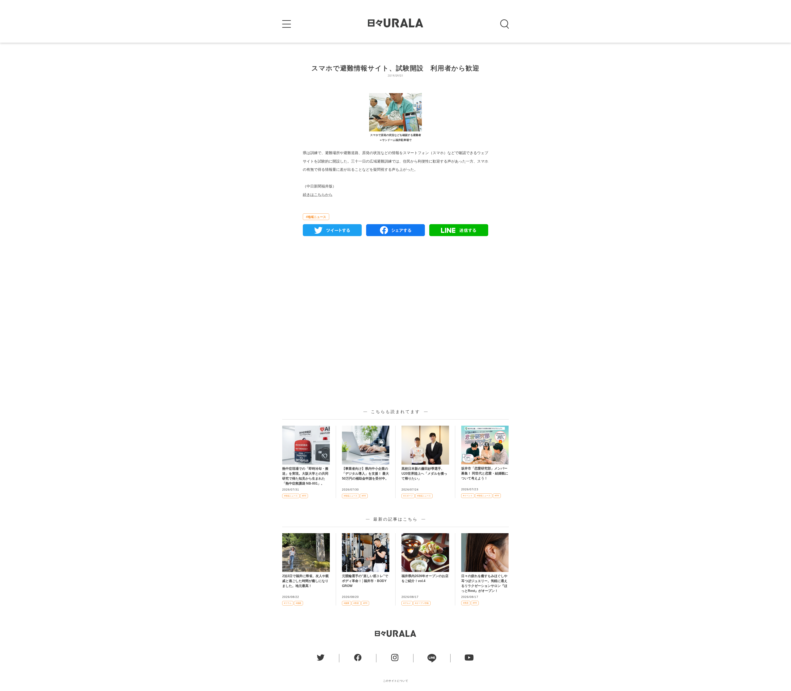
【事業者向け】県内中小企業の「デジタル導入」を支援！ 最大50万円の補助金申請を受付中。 (365, 473)
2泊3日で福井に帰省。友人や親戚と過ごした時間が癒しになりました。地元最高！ (305, 581)
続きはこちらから (317, 195)
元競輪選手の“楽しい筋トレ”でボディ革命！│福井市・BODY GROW (365, 581)
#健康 (346, 603)
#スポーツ (408, 496)
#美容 (356, 603)
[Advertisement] (395, 286)
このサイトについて (395, 680)
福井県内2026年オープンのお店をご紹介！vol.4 (424, 578)
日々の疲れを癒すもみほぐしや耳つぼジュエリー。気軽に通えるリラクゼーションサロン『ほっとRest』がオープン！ (484, 583)
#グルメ (407, 603)
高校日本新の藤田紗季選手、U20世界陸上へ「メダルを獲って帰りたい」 (424, 473)
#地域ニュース (316, 217)
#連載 (298, 603)
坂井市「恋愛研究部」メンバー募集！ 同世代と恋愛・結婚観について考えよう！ (484, 473)
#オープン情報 (422, 603)
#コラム (287, 603)
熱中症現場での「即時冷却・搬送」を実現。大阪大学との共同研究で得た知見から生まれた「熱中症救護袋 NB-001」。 (305, 476)
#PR (304, 496)
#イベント (468, 495)
